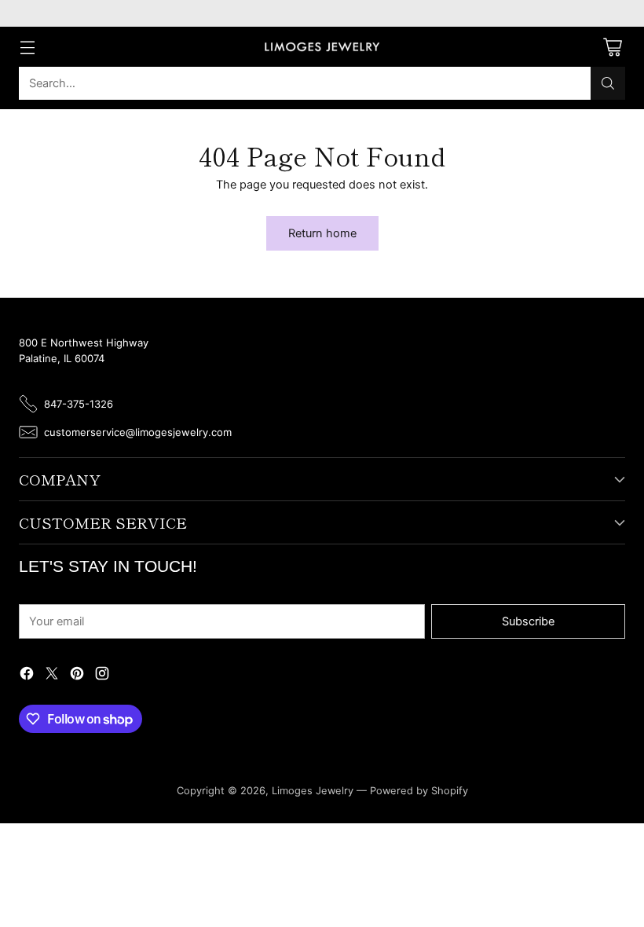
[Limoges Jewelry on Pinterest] (77, 676)
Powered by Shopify (419, 791)
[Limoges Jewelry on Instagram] (102, 676)
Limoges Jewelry (312, 791)
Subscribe (528, 621)
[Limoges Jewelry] (322, 47)
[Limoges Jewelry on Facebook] (26, 676)
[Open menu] (27, 47)
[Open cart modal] (612, 47)
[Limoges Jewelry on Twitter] (51, 676)
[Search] (608, 83)
